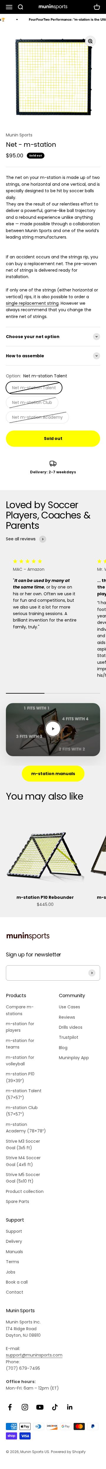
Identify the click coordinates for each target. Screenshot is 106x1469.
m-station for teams (20, 1044)
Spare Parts (17, 1201)
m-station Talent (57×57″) (24, 1094)
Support (14, 1231)
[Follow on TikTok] (55, 1407)
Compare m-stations (20, 1010)
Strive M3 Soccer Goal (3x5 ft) (23, 1144)
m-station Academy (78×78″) (26, 1127)
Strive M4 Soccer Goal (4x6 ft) (23, 1161)
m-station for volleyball (20, 1060)
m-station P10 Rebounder (45, 897)
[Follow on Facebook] (10, 1407)
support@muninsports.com (34, 1355)
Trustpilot (68, 1037)
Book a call (17, 1282)
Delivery (14, 1241)
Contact (14, 1292)
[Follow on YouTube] (40, 1407)
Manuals (14, 1252)
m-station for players (20, 1027)
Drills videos (70, 1027)
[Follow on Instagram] (25, 1407)
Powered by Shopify (68, 1451)
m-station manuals (53, 774)
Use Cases (69, 1007)
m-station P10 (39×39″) (20, 1077)
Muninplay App (74, 1058)
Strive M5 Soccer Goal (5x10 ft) (23, 1178)
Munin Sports (19, 135)
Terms (12, 1262)
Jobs (10, 1272)
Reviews (67, 1017)
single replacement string (32, 303)
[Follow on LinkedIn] (70, 1407)
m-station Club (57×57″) (22, 1111)
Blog (63, 1048)
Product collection (25, 1191)
